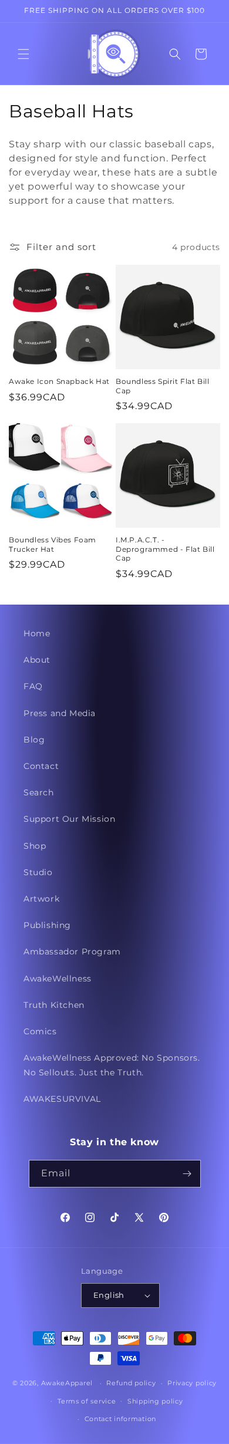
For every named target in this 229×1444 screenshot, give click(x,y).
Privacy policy (192, 1383)
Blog (34, 739)
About (36, 659)
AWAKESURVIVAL (62, 1099)
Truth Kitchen (54, 1005)
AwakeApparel (67, 1383)
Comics (40, 1031)
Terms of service (87, 1401)
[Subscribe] (187, 1173)
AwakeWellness (57, 978)
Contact (41, 766)
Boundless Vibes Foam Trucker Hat (52, 544)
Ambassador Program (72, 951)
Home (36, 633)
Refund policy (131, 1383)
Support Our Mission (69, 819)
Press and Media (59, 713)
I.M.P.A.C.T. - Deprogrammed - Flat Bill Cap (165, 548)
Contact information (120, 1419)
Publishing (47, 925)
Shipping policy (155, 1401)
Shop (34, 846)
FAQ (33, 686)
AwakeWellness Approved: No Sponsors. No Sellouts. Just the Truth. (111, 1065)
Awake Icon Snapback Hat (59, 381)
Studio (38, 872)
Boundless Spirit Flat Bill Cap (163, 386)
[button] (23, 54)
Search (38, 792)
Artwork (41, 898)
